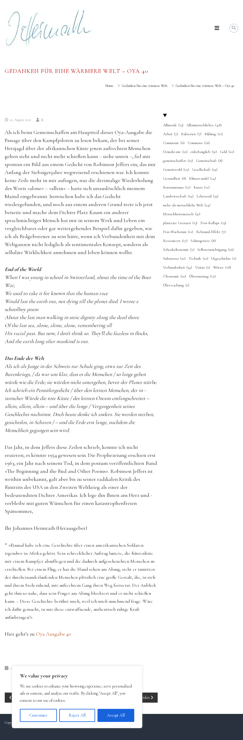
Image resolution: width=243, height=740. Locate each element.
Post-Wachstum (178, 231)
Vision (202, 267)
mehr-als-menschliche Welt (186, 205)
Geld (227, 151)
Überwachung (176, 285)
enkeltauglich (204, 151)
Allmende (173, 125)
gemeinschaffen (178, 160)
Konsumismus (177, 187)
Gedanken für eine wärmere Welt (144, 86)
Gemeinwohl (176, 169)
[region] (77, 697)
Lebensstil (207, 196)
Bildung (213, 134)
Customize (38, 715)
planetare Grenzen (180, 223)
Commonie (174, 143)
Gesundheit (174, 178)
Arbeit (170, 134)
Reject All (77, 715)
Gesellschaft (205, 169)
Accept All (116, 715)
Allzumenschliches (204, 125)
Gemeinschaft (209, 160)
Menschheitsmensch (181, 214)
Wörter (222, 267)
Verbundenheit (177, 267)
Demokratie (175, 151)
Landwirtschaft (178, 196)
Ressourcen (175, 240)
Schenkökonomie (178, 249)
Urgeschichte (223, 258)
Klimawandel (202, 178)
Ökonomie (174, 276)
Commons (199, 143)
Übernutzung (202, 276)
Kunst (202, 187)
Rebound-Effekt (211, 231)
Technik (198, 258)
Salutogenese (203, 240)
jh (42, 120)
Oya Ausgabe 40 (53, 634)
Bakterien (191, 134)
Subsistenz (174, 258)
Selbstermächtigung (215, 249)
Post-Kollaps (213, 223)
